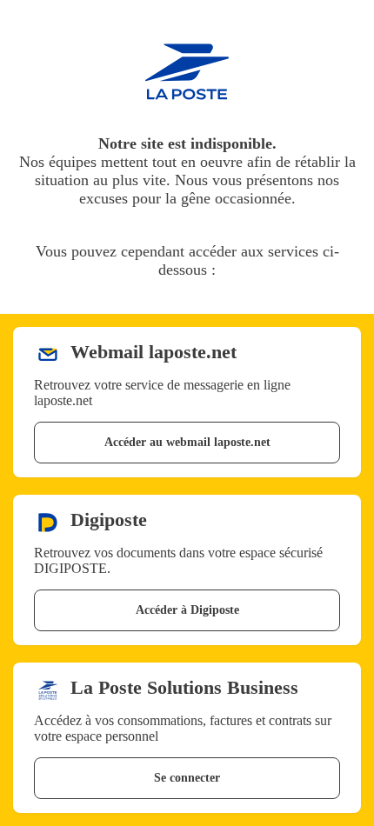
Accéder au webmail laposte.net (187, 442)
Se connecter (187, 777)
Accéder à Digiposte (187, 609)
